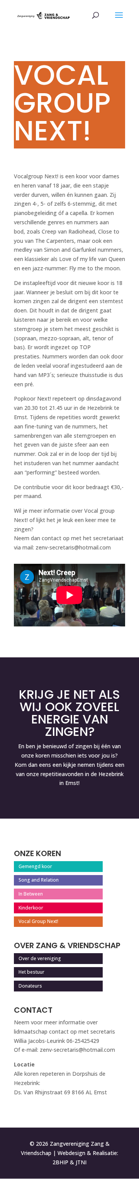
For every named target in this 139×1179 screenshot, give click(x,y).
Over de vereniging (40, 958)
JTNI (81, 1162)
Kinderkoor (31, 907)
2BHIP (60, 1162)
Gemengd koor (35, 866)
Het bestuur (31, 972)
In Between (31, 894)
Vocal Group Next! (38, 921)
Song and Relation (39, 880)
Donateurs (30, 986)
